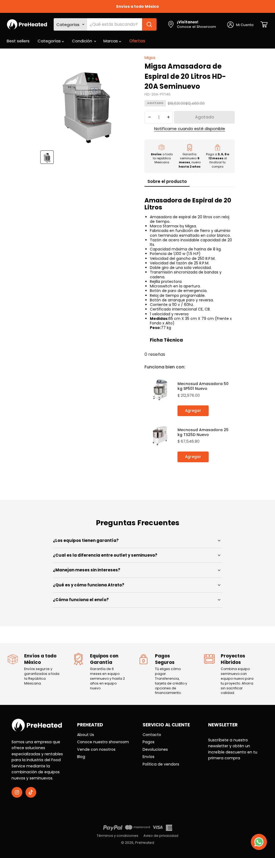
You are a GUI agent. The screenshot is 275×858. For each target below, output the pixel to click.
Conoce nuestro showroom (103, 742)
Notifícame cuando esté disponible (189, 128)
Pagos (148, 742)
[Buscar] (149, 24)
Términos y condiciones (117, 835)
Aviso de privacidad (160, 835)
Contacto (152, 734)
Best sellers (18, 41)
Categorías (50, 41)
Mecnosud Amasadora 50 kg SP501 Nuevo (203, 386)
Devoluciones (155, 749)
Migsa (149, 57)
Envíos (148, 756)
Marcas (111, 41)
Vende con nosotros (96, 749)
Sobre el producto (167, 181)
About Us (85, 734)
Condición (82, 41)
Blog (81, 756)
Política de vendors (161, 764)
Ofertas (137, 41)
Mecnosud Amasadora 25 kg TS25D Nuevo (203, 432)
